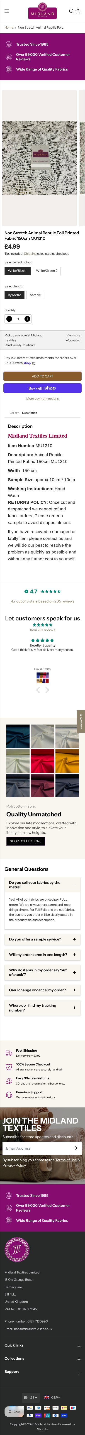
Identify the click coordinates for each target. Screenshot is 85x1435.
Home (9, 27)
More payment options (42, 399)
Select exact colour (18, 262)
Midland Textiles (46, 1424)
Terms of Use (66, 1160)
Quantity (10, 310)
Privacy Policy (14, 1165)
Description (29, 412)
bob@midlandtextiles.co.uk (33, 1329)
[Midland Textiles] (42, 10)
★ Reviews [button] (81, 721)
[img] (42, 624)
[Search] (71, 11)
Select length (14, 286)
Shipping (30, 254)
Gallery (14, 412)
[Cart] (77, 11)
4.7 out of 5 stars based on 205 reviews (42, 601)
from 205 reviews (42, 630)
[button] (7, 10)
